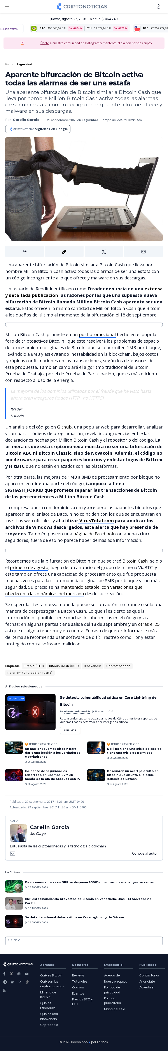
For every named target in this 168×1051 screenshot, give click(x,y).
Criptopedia (49, 1025)
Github (64, 427)
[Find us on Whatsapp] (4, 990)
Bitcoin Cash (135, 561)
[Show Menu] (7, 6)
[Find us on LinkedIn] (12, 982)
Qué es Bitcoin (51, 975)
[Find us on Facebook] (4, 973)
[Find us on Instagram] (19, 973)
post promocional (97, 334)
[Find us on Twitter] (11, 973)
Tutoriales (79, 981)
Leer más (72, 729)
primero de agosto (29, 567)
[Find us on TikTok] (27, 982)
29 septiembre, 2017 (61, 120)
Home (9, 64)
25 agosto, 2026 (36, 784)
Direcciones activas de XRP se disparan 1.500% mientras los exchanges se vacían (89, 882)
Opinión (78, 987)
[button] (84, 251)
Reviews (78, 975)
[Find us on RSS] (20, 982)
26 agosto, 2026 (103, 711)
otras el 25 (148, 624)
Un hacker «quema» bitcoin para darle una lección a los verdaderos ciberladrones (52, 752)
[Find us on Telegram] (5, 982)
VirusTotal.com (96, 521)
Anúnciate (147, 981)
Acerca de (112, 975)
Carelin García (26, 119)
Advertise (146, 987)
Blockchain (92, 666)
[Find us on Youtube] (26, 973)
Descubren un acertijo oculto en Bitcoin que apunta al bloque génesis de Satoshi (133, 775)
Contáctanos (149, 975)
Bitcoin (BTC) (34, 666)
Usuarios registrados (43, 744)
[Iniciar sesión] (158, 6)
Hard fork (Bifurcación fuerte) (29, 673)
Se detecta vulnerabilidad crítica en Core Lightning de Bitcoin (74, 917)
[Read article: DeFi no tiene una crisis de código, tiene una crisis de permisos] (96, 747)
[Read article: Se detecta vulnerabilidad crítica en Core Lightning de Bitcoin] (30, 712)
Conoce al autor (145, 853)
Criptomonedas (118, 666)
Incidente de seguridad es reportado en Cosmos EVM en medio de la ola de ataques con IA (52, 775)
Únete (44, 43)
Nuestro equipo (115, 981)
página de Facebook (93, 534)
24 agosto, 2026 (118, 784)
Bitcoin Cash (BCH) (64, 666)
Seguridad (24, 64)
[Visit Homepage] (82, 6)
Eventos (78, 993)
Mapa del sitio (114, 1009)
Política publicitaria (112, 1000)
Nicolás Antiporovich (77, 711)
